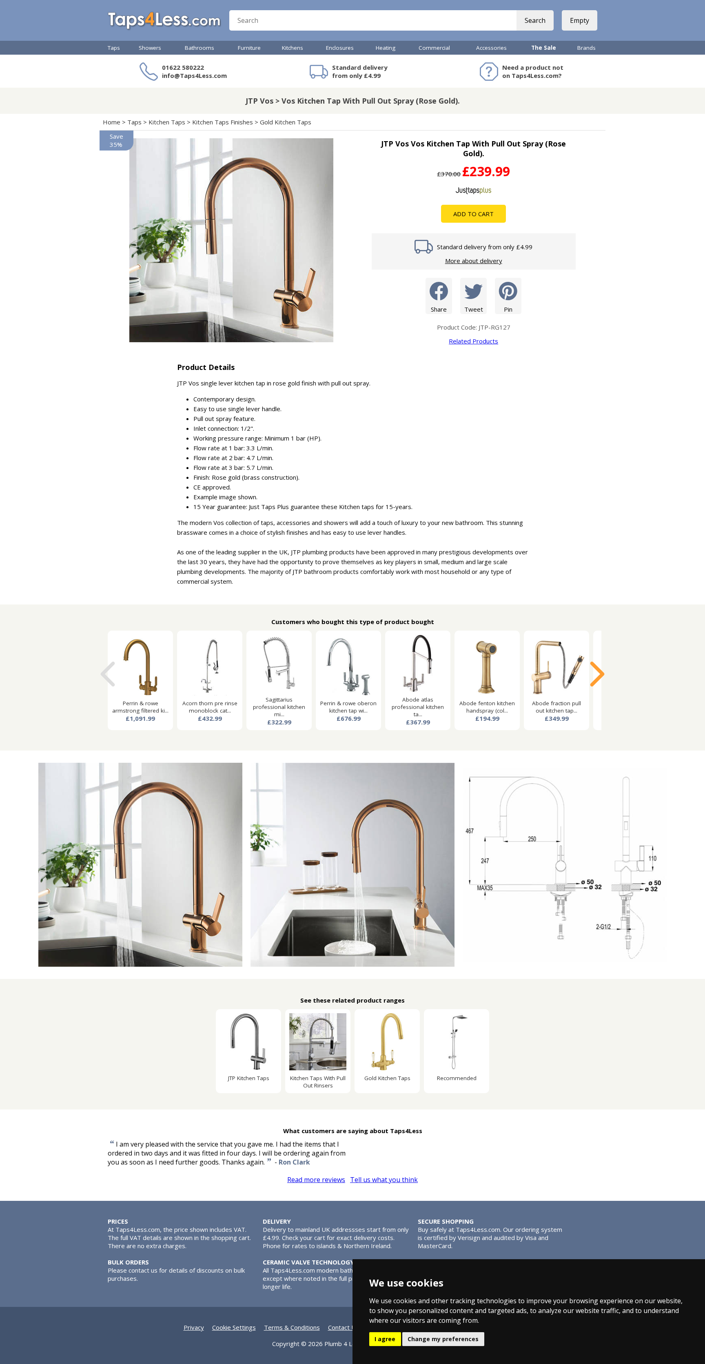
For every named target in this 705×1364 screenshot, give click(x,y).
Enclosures (340, 47)
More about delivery (473, 261)
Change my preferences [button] (443, 1339)
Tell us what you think (384, 1179)
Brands (586, 47)
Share (439, 309)
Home (111, 122)
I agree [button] (385, 1339)
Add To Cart (473, 214)
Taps (114, 47)
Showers (150, 47)
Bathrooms (199, 47)
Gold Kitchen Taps (285, 122)
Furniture (249, 47)
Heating (385, 47)
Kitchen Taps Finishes (222, 122)
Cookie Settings (234, 1327)
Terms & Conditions (292, 1327)
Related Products (473, 341)
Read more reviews (316, 1179)
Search (535, 20)
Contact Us (343, 1327)
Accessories (491, 47)
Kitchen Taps (167, 122)
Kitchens (292, 47)
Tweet (473, 309)
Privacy (194, 1327)
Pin (508, 309)
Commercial (434, 47)
